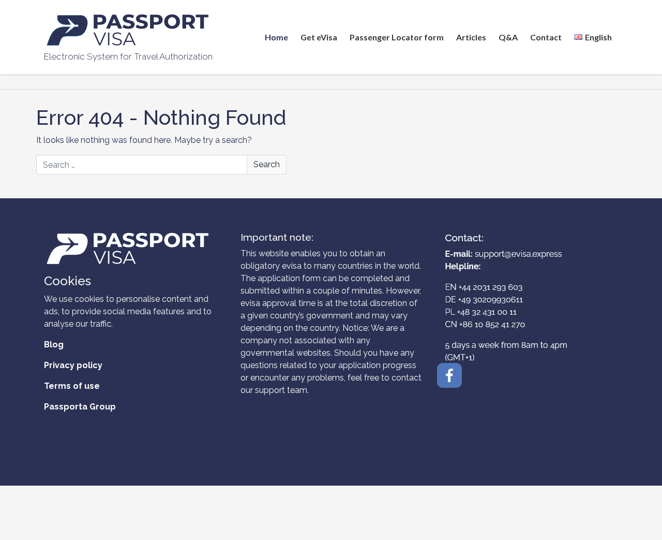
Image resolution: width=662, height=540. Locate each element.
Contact (546, 37)
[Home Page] (128, 30)
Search (266, 164)
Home (276, 37)
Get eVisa (318, 37)
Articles (471, 37)
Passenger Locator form (397, 37)
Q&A (508, 37)
